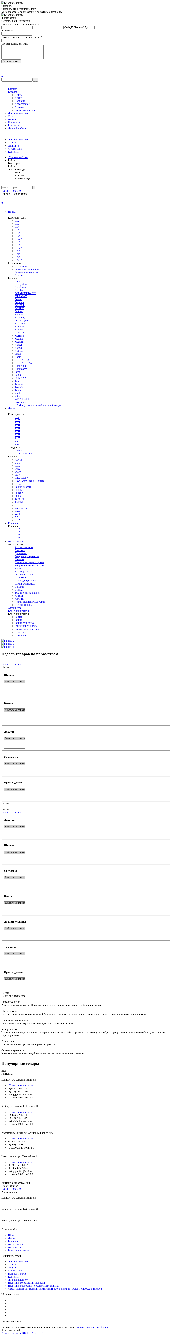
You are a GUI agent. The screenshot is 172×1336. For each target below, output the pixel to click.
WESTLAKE (22, 399)
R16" (17, 538)
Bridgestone (21, 284)
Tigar (17, 381)
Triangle (19, 387)
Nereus (18, 344)
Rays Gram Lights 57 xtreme (30, 480)
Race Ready (21, 477)
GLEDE (19, 308)
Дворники (21, 553)
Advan (18, 459)
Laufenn (19, 332)
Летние (19, 275)
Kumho (19, 329)
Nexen (18, 347)
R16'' (17, 232)
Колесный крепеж (25, 110)
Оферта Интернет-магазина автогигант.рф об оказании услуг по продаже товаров (55, 1288)
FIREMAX (21, 296)
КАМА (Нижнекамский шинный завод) (38, 405)
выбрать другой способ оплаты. (94, 1327)
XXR (18, 517)
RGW (18, 483)
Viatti (17, 393)
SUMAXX (21, 378)
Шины (18, 94)
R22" (17, 257)
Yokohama (20, 402)
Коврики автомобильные (29, 565)
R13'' (17, 223)
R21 (17, 444)
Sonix (18, 374)
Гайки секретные (24, 622)
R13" (17, 529)
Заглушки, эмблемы (26, 625)
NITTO (19, 350)
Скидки (19, 586)
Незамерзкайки (23, 571)
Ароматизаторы (24, 547)
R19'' (17, 244)
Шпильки (20, 635)
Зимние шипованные (27, 272)
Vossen (18, 511)
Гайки (18, 619)
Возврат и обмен (17, 1273)
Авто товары (22, 103)
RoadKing (20, 365)
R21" (17, 254)
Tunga (18, 390)
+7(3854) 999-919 (11, 190)
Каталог (13, 91)
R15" (17, 535)
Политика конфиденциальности (26, 1282)
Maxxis (19, 338)
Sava (17, 371)
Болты (18, 616)
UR (17, 505)
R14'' (17, 226)
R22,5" (19, 260)
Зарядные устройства (27, 556)
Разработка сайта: (22, 1333)
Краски (19, 568)
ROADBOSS (22, 359)
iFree (17, 468)
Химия (19, 595)
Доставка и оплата (18, 113)
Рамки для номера (25, 583)
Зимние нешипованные (28, 269)
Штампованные (24, 453)
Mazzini (19, 341)
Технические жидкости (28, 592)
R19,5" (19, 247)
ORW (18, 471)
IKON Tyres (21, 320)
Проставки (21, 632)
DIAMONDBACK (25, 293)
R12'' (17, 220)
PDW (18, 474)
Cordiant (19, 290)
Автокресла (21, 107)
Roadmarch (21, 368)
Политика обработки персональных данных (33, 1285)
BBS (17, 462)
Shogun (19, 492)
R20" (17, 441)
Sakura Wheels (23, 486)
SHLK (18, 489)
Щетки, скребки (24, 604)
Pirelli (18, 353)
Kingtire (19, 326)
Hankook (20, 314)
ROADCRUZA (23, 362)
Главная (12, 88)
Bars (17, 281)
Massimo (19, 335)
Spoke (18, 495)
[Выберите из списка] (14, 681)
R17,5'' (18, 238)
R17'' (17, 235)
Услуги (12, 116)
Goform (19, 311)
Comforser (20, 287)
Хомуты (19, 598)
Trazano (19, 384)
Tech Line (20, 498)
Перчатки (20, 577)
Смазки (19, 589)
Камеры (19, 559)
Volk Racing (21, 508)
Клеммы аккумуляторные (29, 562)
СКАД (18, 520)
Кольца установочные (27, 629)
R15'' (17, 229)
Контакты (13, 125)
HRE (17, 465)
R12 (17, 417)
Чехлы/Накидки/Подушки (30, 601)
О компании (15, 122)
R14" (17, 532)
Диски (18, 97)
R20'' (17, 250)
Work (18, 514)
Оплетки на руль (24, 574)
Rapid (18, 356)
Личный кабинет (18, 128)
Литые (18, 450)
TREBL (19, 501)
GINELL (20, 305)
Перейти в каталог (12, 664)
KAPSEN (20, 323)
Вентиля (20, 550)
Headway (20, 317)
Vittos (18, 396)
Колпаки (20, 100)
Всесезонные (22, 266)
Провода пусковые (25, 580)
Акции (12, 119)
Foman (18, 299)
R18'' (17, 241)
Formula (19, 302)
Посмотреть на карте (20, 1085)
